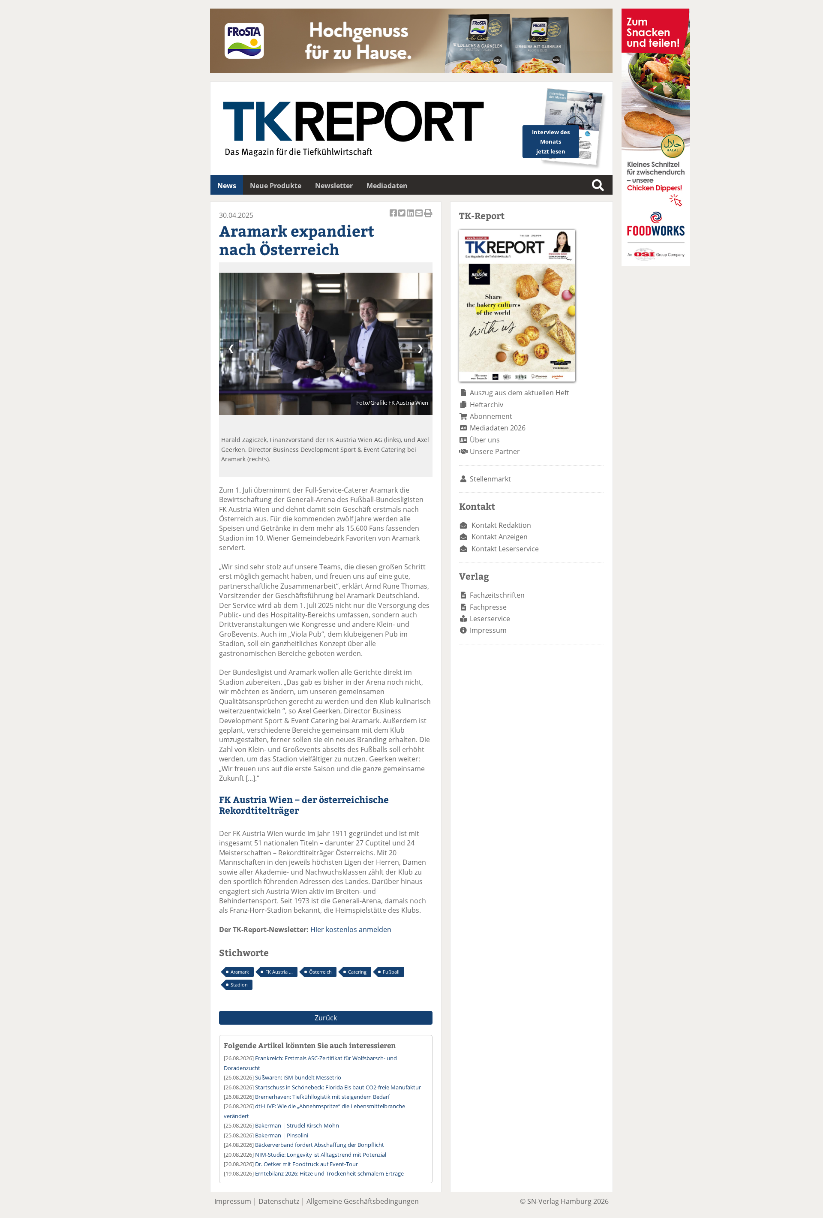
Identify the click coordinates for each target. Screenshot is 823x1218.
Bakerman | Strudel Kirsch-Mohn (297, 1125)
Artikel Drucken (428, 218)
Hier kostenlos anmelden (350, 929)
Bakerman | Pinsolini (281, 1135)
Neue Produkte (275, 185)
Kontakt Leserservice (505, 548)
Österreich (320, 971)
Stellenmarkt (490, 479)
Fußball (391, 971)
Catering (357, 971)
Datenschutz (278, 1201)
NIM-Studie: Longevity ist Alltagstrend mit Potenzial (320, 1154)
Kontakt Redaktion (501, 525)
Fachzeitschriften (497, 595)
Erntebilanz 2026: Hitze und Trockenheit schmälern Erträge (329, 1173)
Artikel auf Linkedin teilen (411, 218)
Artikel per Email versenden (419, 218)
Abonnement (491, 416)
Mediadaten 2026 (498, 428)
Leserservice (490, 618)
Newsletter (334, 185)
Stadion (239, 984)
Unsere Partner (495, 451)
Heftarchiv (486, 404)
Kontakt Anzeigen (500, 536)
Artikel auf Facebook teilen (394, 218)
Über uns (485, 440)
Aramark (240, 971)
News (226, 185)
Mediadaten (387, 185)
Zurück (326, 1018)
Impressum (488, 630)
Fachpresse (488, 607)
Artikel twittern (402, 218)
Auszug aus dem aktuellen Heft (519, 392)
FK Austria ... (279, 971)
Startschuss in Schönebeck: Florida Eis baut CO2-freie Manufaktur (338, 1087)
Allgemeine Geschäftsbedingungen (362, 1201)
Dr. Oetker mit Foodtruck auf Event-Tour (306, 1164)
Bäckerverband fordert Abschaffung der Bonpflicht (319, 1145)
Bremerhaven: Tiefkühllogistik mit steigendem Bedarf (322, 1097)
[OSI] (656, 263)
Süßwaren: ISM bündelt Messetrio (298, 1077)
